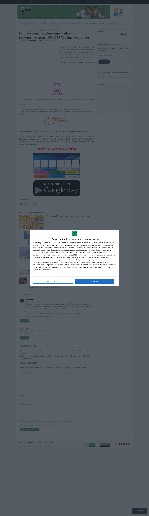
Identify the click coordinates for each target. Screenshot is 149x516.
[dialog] (74, 258)
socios (55, 242)
